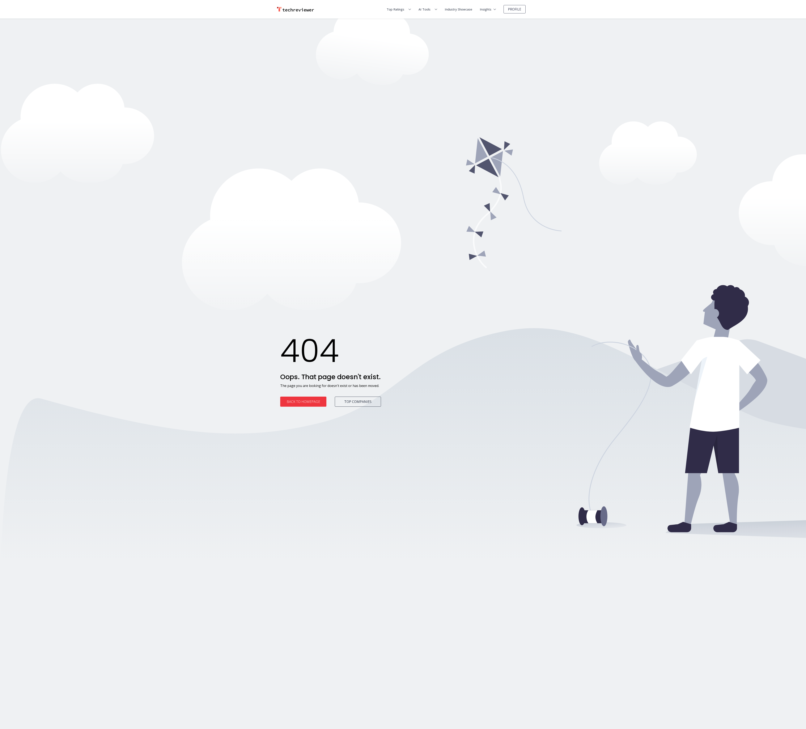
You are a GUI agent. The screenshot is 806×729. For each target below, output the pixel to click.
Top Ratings (395, 9)
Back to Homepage (303, 401)
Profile (514, 9)
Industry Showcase (458, 9)
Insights (485, 9)
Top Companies (358, 401)
